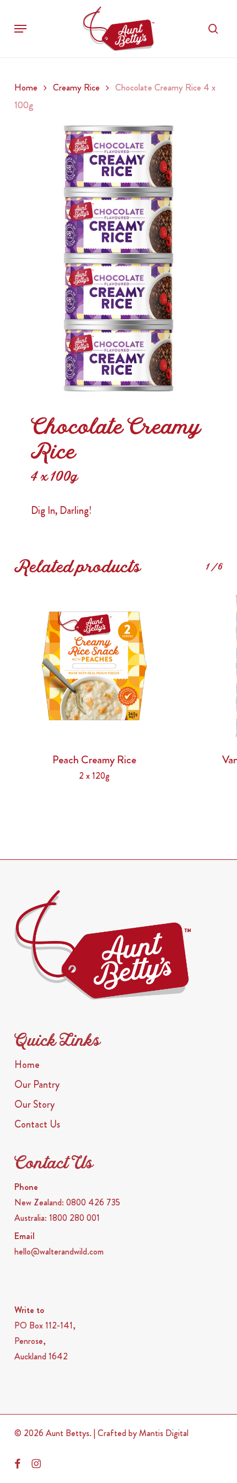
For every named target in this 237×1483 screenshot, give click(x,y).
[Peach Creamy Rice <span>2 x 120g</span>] (94, 666)
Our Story (34, 1104)
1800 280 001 (74, 1217)
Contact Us (37, 1124)
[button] (20, 28)
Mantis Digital (163, 1433)
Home (25, 87)
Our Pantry (37, 1084)
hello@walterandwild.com (59, 1251)
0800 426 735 (93, 1202)
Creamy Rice (76, 87)
